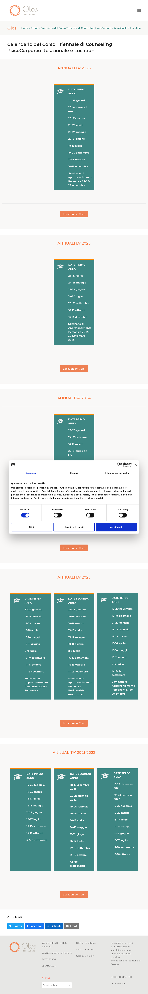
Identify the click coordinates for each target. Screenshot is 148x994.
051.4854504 (49, 965)
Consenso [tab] (30, 473)
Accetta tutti (116, 527)
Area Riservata (118, 983)
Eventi (34, 28)
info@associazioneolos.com (57, 953)
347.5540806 (49, 959)
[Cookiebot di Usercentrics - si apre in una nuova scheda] (119, 464)
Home (25, 28)
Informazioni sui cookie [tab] (117, 473)
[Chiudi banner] (136, 465)
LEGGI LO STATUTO (121, 977)
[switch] (58, 515)
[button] (139, 10)
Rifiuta (31, 527)
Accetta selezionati (74, 527)
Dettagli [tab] (74, 473)
